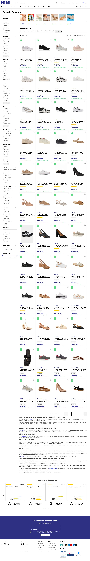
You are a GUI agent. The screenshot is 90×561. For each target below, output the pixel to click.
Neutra (6, 247)
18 (5, 61)
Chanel (6, 234)
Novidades (3, 6)
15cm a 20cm (7, 140)
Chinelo (6, 22)
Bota (6, 20)
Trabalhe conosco (36, 545)
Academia (7, 38)
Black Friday (35, 551)
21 (5, 66)
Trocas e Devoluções (44, 547)
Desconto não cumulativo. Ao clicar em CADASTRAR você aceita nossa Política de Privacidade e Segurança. (45, 532)
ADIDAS (6, 86)
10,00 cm (6, 151)
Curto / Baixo (7, 136)
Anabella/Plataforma (9, 190)
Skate (6, 180)
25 (53, 31)
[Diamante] (82, 554)
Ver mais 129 (6, 102)
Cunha (6, 193)
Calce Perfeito (7, 214)
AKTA (6, 88)
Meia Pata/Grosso (8, 196)
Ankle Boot (7, 43)
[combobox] (37, 3)
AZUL (6, 111)
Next (88, 495)
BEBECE (6, 100)
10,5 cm (6, 153)
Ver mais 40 (6, 79)
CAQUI (6, 120)
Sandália (6, 25)
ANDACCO (7, 93)
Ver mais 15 (6, 227)
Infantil (25, 6)
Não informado (7, 177)
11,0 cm (6, 154)
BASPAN (6, 98)
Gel (5, 225)
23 (5, 71)
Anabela (6, 41)
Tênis (21, 6)
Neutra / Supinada (8, 249)
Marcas (40, 6)
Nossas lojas (35, 547)
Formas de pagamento (45, 545)
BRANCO (7, 118)
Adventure (7, 172)
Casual (6, 175)
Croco (6, 236)
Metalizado (7, 238)
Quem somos (35, 543)
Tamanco (7, 30)
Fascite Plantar (7, 221)
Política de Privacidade (45, 549)
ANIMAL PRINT (8, 110)
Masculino (16, 6)
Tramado (6, 241)
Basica (6, 48)
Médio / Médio (7, 133)
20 (5, 65)
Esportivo (30, 6)
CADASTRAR (45, 535)
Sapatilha (7, 27)
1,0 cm (6, 146)
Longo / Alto (7, 138)
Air (5, 209)
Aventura (6, 45)
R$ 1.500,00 (14, 257)
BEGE (6, 115)
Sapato (6, 28)
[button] (10, 18)
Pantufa (6, 23)
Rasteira (6, 203)
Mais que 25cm (7, 131)
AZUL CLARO (7, 113)
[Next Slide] (86, 21)
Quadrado (7, 202)
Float (5, 223)
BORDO (6, 116)
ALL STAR (7, 90)
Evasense (7, 218)
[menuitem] (79, 6)
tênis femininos (23, 430)
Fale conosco (35, 549)
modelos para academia (25, 436)
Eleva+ (6, 216)
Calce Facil (7, 213)
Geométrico (7, 195)
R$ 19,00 (9, 257)
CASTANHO (7, 123)
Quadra (6, 182)
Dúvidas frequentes (44, 543)
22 (5, 70)
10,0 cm (6, 149)
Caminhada (7, 173)
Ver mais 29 (6, 126)
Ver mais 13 (6, 164)
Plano (6, 198)
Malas (35, 6)
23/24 (6, 73)
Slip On (6, 239)
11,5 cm (6, 156)
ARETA (6, 95)
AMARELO (7, 108)
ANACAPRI (7, 91)
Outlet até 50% (46, 6)
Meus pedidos (43, 551)
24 (5, 75)
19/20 (5, 63)
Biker (5, 50)
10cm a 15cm (7, 135)
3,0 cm (6, 161)
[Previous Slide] (19, 21)
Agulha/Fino (7, 188)
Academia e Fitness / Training (10, 170)
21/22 (5, 68)
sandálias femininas (53, 468)
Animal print (7, 233)
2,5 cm (6, 159)
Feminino (10, 6)
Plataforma (7, 200)
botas (31, 419)
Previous (4, 495)
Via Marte (37, 445)
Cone (5, 191)
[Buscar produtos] (56, 2)
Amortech (6, 211)
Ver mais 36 (6, 56)
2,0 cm (6, 158)
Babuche (6, 46)
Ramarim (22, 456)
